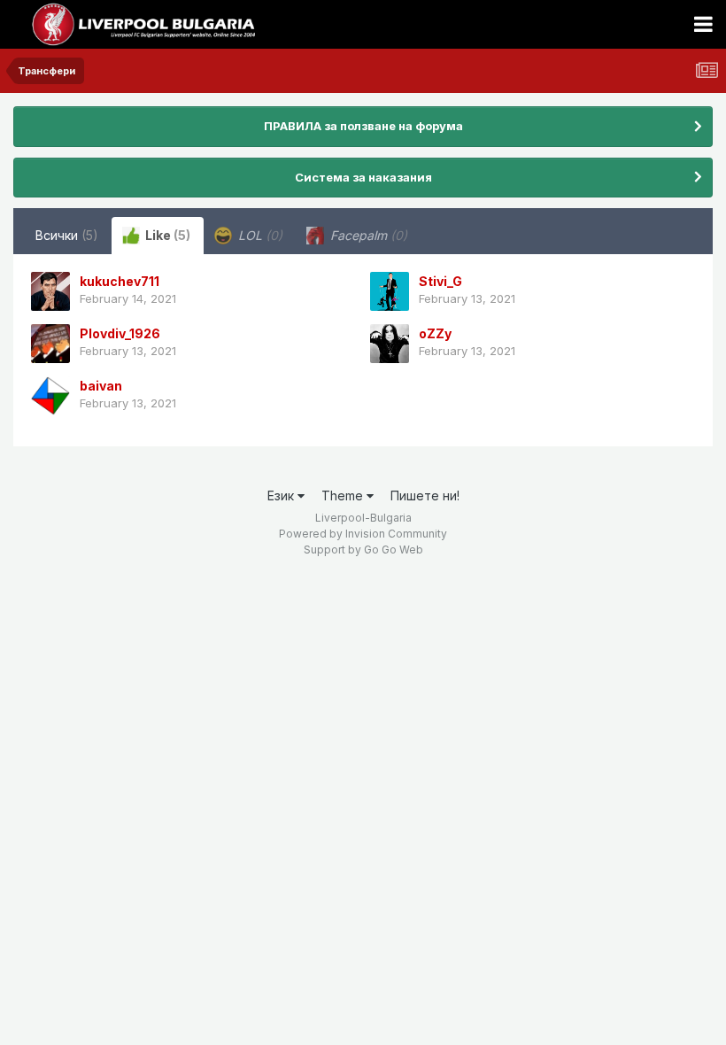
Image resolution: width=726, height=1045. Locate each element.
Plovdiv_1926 (120, 333)
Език (282, 495)
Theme (344, 495)
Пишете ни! (425, 495)
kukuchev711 (119, 281)
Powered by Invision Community (363, 533)
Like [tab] (166, 235)
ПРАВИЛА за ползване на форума (363, 126)
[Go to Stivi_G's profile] (389, 291)
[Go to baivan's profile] (50, 395)
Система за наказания (363, 177)
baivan (101, 385)
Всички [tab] (66, 235)
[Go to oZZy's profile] (389, 343)
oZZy (435, 333)
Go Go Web (393, 549)
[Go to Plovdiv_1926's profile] (50, 343)
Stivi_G (440, 281)
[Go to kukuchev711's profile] (50, 291)
